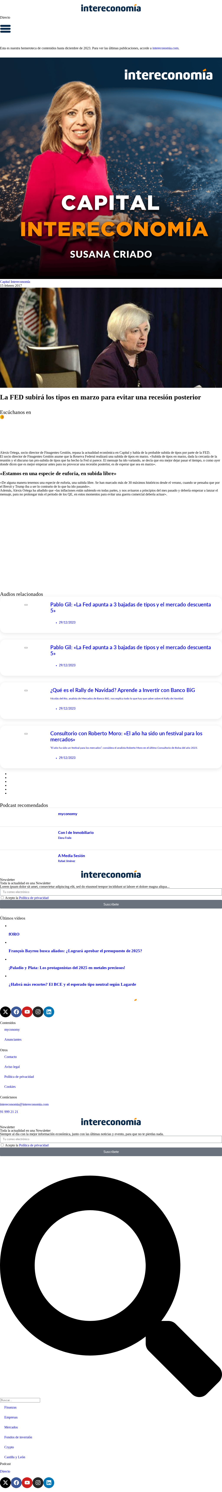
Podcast (5, 1464)
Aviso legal (12, 1067)
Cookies (10, 1086)
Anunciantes (12, 1039)
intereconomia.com (165, 48)
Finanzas (10, 1407)
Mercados (11, 1427)
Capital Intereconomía (15, 282)
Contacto (10, 1057)
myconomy (12, 1029)
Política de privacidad (34, 898)
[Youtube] (27, 1011)
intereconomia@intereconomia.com (24, 1104)
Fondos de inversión (18, 1437)
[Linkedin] (48, 1011)
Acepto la (27, 898)
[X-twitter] (5, 1011)
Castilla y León (14, 1457)
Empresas (11, 1417)
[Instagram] (38, 1011)
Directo (5, 17)
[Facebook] (16, 1011)
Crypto (9, 1447)
